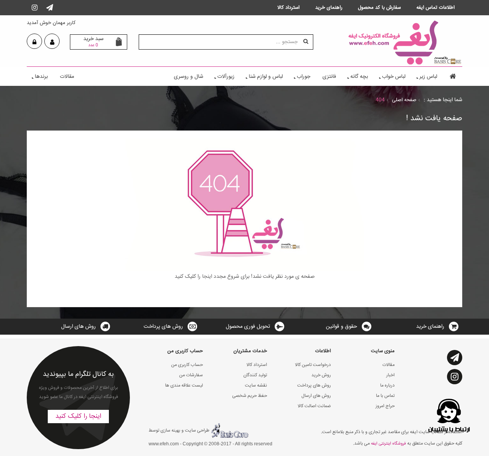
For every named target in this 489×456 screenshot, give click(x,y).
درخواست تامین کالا (313, 365)
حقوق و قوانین (341, 326)
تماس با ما (385, 396)
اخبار (390, 375)
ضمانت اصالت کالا (314, 406)
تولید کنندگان (255, 375)
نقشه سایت (256, 385)
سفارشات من (191, 375)
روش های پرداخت (163, 326)
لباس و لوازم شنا (266, 77)
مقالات (67, 77)
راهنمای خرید (430, 326)
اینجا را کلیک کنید (78, 416)
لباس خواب (393, 77)
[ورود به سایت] (34, 42)
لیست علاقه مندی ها (184, 385)
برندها (41, 77)
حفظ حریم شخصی (249, 396)
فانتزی (329, 77)
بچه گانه (359, 77)
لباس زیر (428, 77)
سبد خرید (93, 41)
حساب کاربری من (187, 365)
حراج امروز (385, 406)
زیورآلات (226, 77)
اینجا (206, 276)
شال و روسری (188, 77)
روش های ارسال (78, 326)
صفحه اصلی (404, 100)
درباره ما (387, 385)
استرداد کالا (256, 365)
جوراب (303, 77)
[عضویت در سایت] (52, 42)
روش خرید (321, 375)
